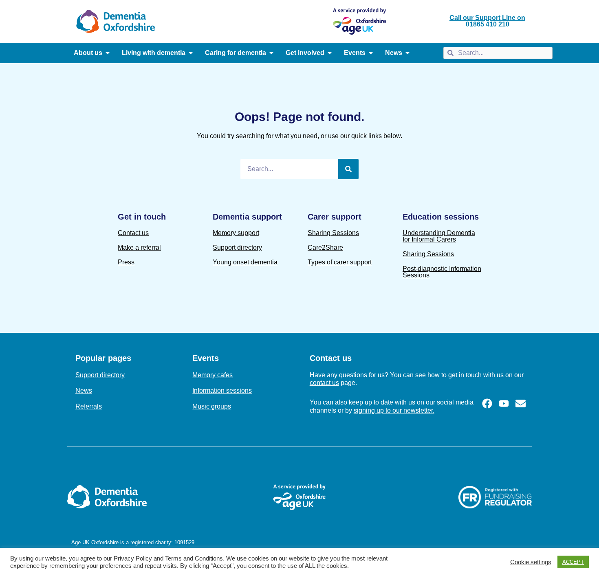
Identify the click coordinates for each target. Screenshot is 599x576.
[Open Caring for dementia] (271, 53)
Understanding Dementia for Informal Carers (439, 236)
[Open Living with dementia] (190, 53)
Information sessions (222, 390)
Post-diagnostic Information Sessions (442, 272)
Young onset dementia (245, 262)
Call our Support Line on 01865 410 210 (487, 21)
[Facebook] (487, 403)
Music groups (211, 406)
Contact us (133, 232)
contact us (324, 382)
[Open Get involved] (329, 53)
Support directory (237, 247)
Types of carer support (340, 262)
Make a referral (139, 247)
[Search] (348, 169)
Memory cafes (212, 375)
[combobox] (497, 53)
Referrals (88, 406)
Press (126, 262)
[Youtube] (504, 403)
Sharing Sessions (333, 232)
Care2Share (325, 247)
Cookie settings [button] (530, 562)
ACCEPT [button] (573, 562)
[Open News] (407, 53)
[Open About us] (107, 53)
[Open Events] (371, 53)
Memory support (236, 232)
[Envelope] (520, 403)
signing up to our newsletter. (394, 410)
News (83, 390)
